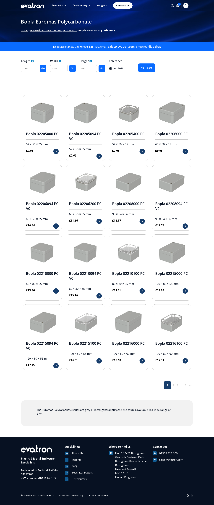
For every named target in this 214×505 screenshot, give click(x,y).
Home (24, 30)
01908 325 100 (89, 46)
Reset (149, 68)
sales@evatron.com (121, 46)
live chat (155, 46)
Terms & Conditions (97, 495)
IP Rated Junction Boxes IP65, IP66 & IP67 (53, 30)
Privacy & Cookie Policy (71, 495)
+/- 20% (118, 68)
